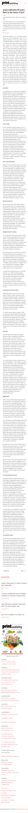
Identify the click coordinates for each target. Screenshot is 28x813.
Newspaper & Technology (7, 800)
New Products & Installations (8, 795)
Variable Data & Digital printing (8, 790)
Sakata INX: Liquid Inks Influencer (9, 714)
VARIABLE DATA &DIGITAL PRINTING (10, 756)
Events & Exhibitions (6, 797)
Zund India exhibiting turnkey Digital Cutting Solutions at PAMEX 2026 (8, 782)
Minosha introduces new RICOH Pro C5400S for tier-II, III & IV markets (10, 772)
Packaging (4, 793)
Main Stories (4, 788)
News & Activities (5, 802)
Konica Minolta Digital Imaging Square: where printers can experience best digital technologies (10, 672)
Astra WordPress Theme (22, 809)
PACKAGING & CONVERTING (8, 722)
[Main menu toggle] (25, 3)
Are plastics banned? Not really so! (12, 615)
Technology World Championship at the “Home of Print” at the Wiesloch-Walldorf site (9, 682)
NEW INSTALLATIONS (6, 718)
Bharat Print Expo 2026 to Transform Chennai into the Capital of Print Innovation (8, 736)
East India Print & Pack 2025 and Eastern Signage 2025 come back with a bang (9, 744)
